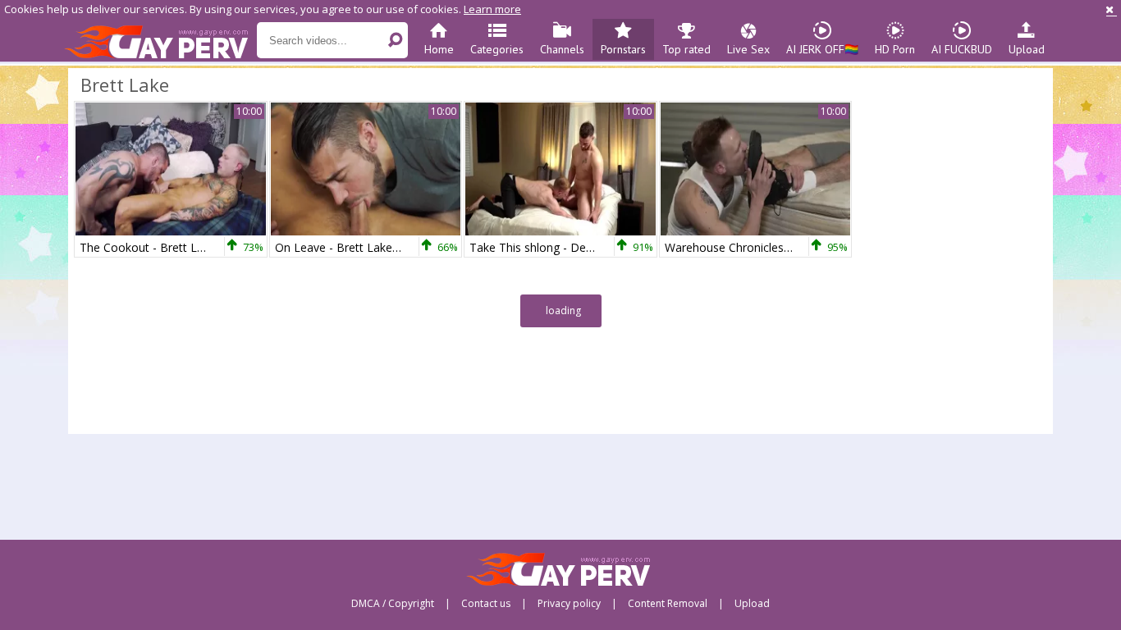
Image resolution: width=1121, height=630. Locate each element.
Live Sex (748, 49)
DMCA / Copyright (392, 604)
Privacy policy (569, 604)
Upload (1027, 49)
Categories (497, 49)
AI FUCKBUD (961, 49)
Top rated (686, 49)
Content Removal (667, 604)
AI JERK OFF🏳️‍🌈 (822, 49)
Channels (562, 49)
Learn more (492, 9)
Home (439, 49)
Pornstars (623, 49)
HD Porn (895, 49)
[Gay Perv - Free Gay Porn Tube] (160, 41)
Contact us (485, 604)
